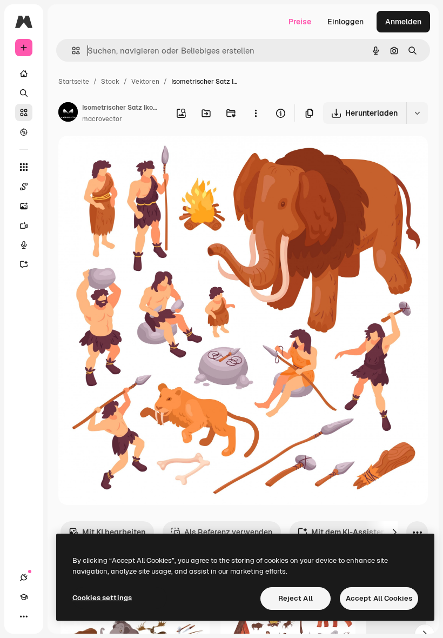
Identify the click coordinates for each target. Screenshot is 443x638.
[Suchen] (23, 93)
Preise (299, 21)
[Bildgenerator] (23, 206)
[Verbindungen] (23, 577)
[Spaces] (23, 186)
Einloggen (345, 21)
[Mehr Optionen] (255, 113)
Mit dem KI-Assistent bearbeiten (370, 532)
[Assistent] (23, 264)
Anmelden (403, 21)
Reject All (295, 598)
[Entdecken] (23, 132)
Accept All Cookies (379, 598)
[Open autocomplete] (71, 50)
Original (127, 156)
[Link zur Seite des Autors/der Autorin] (68, 113)
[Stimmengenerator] (23, 245)
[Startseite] (23, 73)
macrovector (102, 119)
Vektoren (145, 81)
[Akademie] (23, 597)
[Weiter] (394, 532)
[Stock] (23, 112)
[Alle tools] (23, 167)
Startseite (73, 81)
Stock (110, 81)
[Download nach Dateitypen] (417, 113)
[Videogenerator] (23, 225)
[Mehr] (23, 616)
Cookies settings (102, 597)
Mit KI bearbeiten (113, 532)
